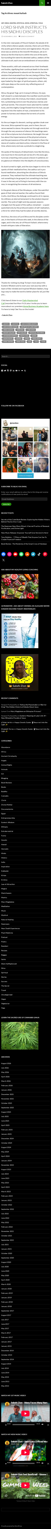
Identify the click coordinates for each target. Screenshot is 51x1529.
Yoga (40, 23)
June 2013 (5, 1381)
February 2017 (7, 1337)
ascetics (15, 324)
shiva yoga (20, 341)
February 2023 (7, 1196)
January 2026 (6, 1090)
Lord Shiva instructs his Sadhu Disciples (24, 29)
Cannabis (4, 796)
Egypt (3, 813)
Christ (3, 800)
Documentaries (7, 809)
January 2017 (6, 1342)
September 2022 (7, 1209)
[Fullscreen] (47, 1424)
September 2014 (7, 1359)
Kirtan (3, 875)
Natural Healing (7, 920)
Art (2, 23)
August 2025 (6, 1112)
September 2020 (7, 1258)
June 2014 (5, 1373)
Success (4, 981)
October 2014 (6, 1355)
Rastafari (4, 946)
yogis (43, 341)
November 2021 (7, 1231)
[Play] (5, 1424)
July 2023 (5, 1174)
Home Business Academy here (36, 306)
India (7, 23)
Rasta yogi (24, 335)
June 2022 (5, 1218)
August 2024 (6, 1147)
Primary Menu (48, 3)
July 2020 (5, 1267)
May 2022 (5, 1222)
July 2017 (5, 1320)
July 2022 (5, 1214)
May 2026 (5, 1072)
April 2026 (5, 1077)
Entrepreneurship (8, 818)
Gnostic (4, 840)
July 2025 (5, 1116)
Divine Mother (7, 805)
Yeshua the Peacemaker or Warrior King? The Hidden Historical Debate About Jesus (24, 706)
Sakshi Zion (7, 3)
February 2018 (7, 1302)
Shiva (27, 23)
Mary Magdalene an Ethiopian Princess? (26, 711)
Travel (3, 990)
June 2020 (5, 1271)
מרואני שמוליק (6, 722)
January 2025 (6, 1134)
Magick (4, 889)
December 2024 (7, 1138)
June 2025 (5, 1121)
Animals (4, 769)
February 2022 (7, 1227)
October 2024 (6, 1143)
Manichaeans (6, 893)
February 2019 (7, 1293)
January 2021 (6, 1249)
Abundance (5, 747)
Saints (3, 959)
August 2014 (6, 1364)
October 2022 (6, 1205)
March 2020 (6, 1284)
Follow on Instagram (25, 475)
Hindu (3, 853)
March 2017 (6, 1333)
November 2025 (7, 1099)
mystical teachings (37, 333)
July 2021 (5, 1244)
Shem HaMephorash (9, 964)
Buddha (4, 791)
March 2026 (6, 1081)
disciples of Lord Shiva (29, 327)
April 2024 (5, 1156)
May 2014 (5, 1377)
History (4, 858)
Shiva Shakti (37, 338)
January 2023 (6, 1200)
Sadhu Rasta (8, 338)
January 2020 (6, 1289)
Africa (3, 752)
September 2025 (7, 1108)
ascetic (6, 324)
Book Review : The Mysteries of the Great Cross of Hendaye (24, 544)
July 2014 (5, 1368)
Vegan (3, 999)
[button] (9, 434)
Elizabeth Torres (7, 729)
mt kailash (22, 333)
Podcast (4, 937)
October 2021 (6, 1236)
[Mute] (43, 1424)
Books (3, 787)
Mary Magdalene (7, 902)
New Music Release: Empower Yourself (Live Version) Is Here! (24, 533)
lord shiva (31, 330)
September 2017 (7, 1311)
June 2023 (5, 1178)
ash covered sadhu (10, 327)
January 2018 (6, 1306)
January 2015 (6, 1346)
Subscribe (6, 504)
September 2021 (7, 1240)
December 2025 (7, 1094)
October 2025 (6, 1103)
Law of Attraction (8, 884)
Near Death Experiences (10, 928)
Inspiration (5, 866)
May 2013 (5, 1386)
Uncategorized (6, 995)
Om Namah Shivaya (10, 335)
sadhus (19, 338)
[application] (25, 1413)
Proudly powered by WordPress (11, 1526)
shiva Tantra (8, 341)
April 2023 (5, 1187)
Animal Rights (6, 765)
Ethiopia (4, 827)
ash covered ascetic (29, 324)
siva (29, 341)
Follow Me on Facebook (12, 406)
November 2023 (7, 1165)
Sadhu (34, 335)
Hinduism (20, 330)
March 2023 (6, 1191)
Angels (3, 760)
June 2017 (5, 1324)
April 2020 (5, 1280)
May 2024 (5, 1152)
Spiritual (34, 23)
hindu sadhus (8, 330)
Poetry (3, 942)
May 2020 (5, 1275)
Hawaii (4, 844)
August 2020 (6, 1262)
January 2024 (6, 1161)
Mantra (13, 23)
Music (3, 911)
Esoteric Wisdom (7, 822)
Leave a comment (27, 36)
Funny (3, 836)
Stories (4, 977)
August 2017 (6, 1315)
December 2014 (7, 1350)
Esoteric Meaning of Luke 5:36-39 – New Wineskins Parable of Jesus (24, 717)
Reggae (4, 955)
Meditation (5, 906)
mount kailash (9, 333)
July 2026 (5, 1068)
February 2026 (7, 1085)
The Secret (5, 986)
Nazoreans (5, 924)
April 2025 (5, 1125)
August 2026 (6, 1063)
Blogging (4, 778)
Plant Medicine (7, 933)
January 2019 (6, 1297)
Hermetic (5, 849)
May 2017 (5, 1328)
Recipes (4, 950)
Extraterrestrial (7, 831)
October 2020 (6, 1253)
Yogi (36, 341)
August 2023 (6, 1169)
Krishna (4, 880)
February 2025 (7, 1130)
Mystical (20, 23)
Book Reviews (6, 783)
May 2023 (5, 1183)
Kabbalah (5, 871)
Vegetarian (5, 1003)
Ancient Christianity (9, 756)
